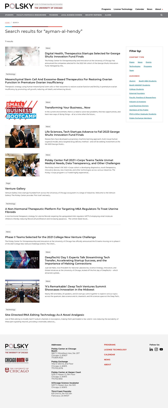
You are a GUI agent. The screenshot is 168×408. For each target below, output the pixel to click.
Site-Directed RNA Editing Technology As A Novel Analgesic (44, 314)
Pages (131, 62)
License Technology (123, 9)
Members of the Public (138, 110)
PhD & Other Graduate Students (142, 114)
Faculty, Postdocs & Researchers (31, 15)
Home (7, 22)
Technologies (134, 66)
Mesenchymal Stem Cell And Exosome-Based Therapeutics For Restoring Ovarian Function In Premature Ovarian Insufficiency (58, 81)
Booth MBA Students (147, 81)
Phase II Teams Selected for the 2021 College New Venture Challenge (50, 237)
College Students (136, 89)
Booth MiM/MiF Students (139, 85)
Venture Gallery (15, 188)
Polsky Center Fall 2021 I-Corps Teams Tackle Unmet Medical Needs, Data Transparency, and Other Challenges (82, 162)
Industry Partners (93, 15)
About (158, 9)
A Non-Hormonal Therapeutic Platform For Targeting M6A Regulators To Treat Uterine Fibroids (61, 210)
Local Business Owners (71, 15)
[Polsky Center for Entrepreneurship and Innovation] (34, 6)
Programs (106, 9)
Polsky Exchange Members (140, 118)
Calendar (139, 9)
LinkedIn (151, 349)
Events (148, 62)
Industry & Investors (137, 102)
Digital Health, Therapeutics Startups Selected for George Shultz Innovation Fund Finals (82, 55)
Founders (53, 15)
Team (131, 70)
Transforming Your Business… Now (67, 107)
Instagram (156, 349)
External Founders (137, 93)
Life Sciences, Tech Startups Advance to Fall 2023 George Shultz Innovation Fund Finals (82, 133)
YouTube (161, 349)
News (149, 9)
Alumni (108, 15)
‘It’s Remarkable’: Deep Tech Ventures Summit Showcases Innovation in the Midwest (75, 288)
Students (9, 15)
